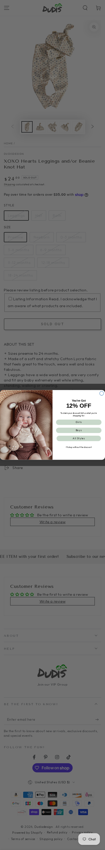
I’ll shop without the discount (78, 447)
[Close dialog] (102, 393)
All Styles (79, 438)
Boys (79, 430)
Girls (79, 422)
